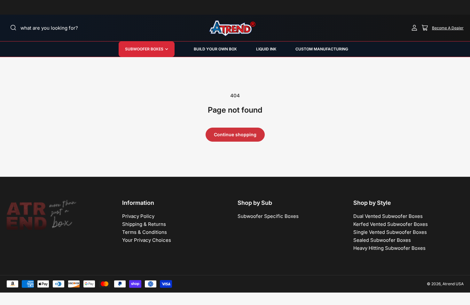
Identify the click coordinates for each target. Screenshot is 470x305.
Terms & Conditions (144, 232)
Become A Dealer (448, 28)
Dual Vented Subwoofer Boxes (388, 216)
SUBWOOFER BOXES (144, 49)
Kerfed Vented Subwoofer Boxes (390, 224)
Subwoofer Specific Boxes (268, 216)
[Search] (13, 28)
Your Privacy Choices (146, 240)
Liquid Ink (266, 49)
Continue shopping (235, 134)
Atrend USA (453, 283)
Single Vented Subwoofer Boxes (390, 232)
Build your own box (215, 49)
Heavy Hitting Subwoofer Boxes (389, 248)
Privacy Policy (138, 216)
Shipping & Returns (144, 224)
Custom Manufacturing (321, 49)
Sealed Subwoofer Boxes (382, 240)
